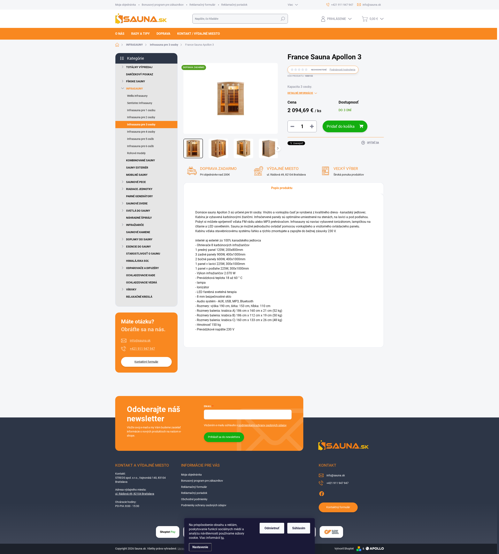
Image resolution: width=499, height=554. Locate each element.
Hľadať (283, 18)
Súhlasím (298, 528)
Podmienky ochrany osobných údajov (203, 505)
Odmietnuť (272, 528)
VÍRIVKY (131, 289)
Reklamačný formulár (202, 4)
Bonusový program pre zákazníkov (163, 4)
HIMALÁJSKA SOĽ (137, 260)
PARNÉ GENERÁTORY (139, 196)
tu (222, 538)
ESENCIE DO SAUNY (138, 246)
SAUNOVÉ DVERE (137, 203)
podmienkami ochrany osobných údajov (262, 425)
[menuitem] (121, 34)
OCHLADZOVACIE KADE (140, 275)
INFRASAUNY (134, 88)
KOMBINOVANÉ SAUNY (140, 160)
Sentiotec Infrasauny (139, 103)
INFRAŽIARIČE (135, 224)
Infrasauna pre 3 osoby (141, 124)
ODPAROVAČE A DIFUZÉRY (142, 268)
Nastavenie (200, 547)
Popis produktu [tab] (281, 188)
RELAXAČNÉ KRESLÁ (139, 296)
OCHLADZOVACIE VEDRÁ (141, 282)
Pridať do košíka (341, 126)
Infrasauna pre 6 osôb (140, 146)
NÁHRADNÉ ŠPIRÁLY (139, 217)
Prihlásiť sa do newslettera (224, 437)
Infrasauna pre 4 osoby (141, 131)
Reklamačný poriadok (234, 4)
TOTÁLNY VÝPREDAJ (139, 67)
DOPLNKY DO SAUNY (139, 239)
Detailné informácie (300, 93)
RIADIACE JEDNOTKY (139, 189)
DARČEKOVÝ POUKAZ (139, 74)
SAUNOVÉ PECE (136, 182)
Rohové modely (136, 153)
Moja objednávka (125, 4)
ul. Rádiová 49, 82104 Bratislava (134, 493)
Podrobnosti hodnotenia (342, 69)
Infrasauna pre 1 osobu (141, 110)
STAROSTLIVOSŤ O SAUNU (143, 253)
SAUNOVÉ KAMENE (138, 232)
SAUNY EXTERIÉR (137, 167)
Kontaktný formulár (146, 361)
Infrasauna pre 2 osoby (141, 117)
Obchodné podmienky (194, 499)
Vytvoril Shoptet (344, 548)
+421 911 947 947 (142, 349)
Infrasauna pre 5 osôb (140, 138)
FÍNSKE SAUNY (135, 81)
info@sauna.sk (140, 340)
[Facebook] (322, 493)
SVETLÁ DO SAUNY (138, 210)
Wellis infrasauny (137, 95)
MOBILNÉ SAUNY (137, 174)
